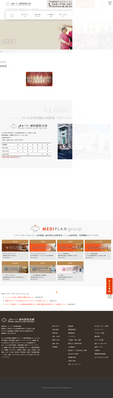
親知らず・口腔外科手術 (75, 343)
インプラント (72, 336)
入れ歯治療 (71, 347)
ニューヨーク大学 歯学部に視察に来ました (19, 297)
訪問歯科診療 (72, 357)
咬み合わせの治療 (73, 354)
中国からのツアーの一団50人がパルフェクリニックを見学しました (26, 301)
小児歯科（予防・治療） (75, 340)
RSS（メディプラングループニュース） (15, 294)
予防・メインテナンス (74, 364)
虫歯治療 (70, 326)
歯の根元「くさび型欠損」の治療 (77, 350)
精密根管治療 (72, 329)
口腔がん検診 (72, 361)
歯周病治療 (71, 333)
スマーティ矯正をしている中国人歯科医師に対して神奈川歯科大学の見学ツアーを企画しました (35, 304)
